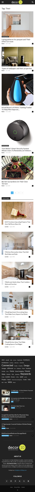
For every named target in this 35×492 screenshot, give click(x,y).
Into (13, 374)
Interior (8, 374)
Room (9, 379)
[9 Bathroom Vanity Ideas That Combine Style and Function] (17, 273)
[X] (24, 481)
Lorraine (6, 226)
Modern (13, 377)
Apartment (19, 360)
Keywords (26, 374)
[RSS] (19, 481)
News (11, 487)
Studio (25, 379)
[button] (2, 2)
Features (19, 368)
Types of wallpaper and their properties (17, 68)
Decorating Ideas (5, 36)
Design (26, 365)
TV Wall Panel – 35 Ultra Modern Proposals (22, 390)
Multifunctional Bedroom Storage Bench (14, 433)
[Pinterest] (15, 481)
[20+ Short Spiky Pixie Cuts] (6, 408)
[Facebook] (6, 481)
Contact (23, 487)
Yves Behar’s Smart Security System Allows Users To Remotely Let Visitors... (17, 149)
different (10, 368)
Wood (14, 382)
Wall (3, 382)
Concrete (22, 362)
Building (11, 362)
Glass (7, 371)
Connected (7, 365)
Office (17, 377)
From (23, 368)
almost (14, 360)
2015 (3, 360)
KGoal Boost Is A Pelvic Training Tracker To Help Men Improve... (17, 108)
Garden (3, 371)
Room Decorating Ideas (17, 379)
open (21, 377)
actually (7, 360)
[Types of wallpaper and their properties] (17, 56)
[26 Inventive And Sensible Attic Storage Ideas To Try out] (6, 400)
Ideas (3, 374)
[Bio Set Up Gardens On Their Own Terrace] (17, 168)
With (10, 382)
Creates (20, 365)
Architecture (5, 362)
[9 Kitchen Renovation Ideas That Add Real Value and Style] (17, 243)
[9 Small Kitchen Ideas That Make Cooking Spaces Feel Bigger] (17, 333)
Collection (16, 362)
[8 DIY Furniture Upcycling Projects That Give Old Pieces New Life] (17, 213)
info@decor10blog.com (21, 470)
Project (4, 379)
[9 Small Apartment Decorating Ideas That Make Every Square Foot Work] (17, 303)
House (27, 371)
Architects (26, 360)
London (7, 377)
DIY (15, 368)
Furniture (28, 368)
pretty (25, 377)
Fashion (13, 407)
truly (29, 379)
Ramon (3, 43)
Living (3, 377)
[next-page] (22, 192)
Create (15, 365)
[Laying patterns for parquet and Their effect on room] (17, 24)
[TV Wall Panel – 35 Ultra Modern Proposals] (6, 392)
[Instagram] (11, 481)
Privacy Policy (17, 487)
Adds (11, 360)
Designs (4, 368)
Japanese (17, 374)
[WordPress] (28, 481)
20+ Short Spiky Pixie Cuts (18, 406)
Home (12, 371)
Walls (6, 382)
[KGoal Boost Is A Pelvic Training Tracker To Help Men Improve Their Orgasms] (17, 89)
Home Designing (19, 371)
